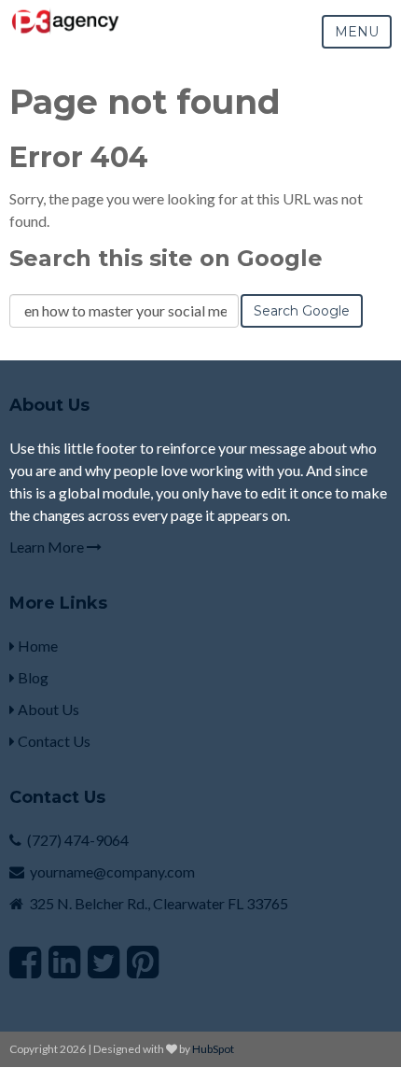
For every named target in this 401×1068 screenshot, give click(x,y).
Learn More (48, 546)
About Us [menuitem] (47, 709)
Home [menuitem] (36, 645)
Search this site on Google (166, 258)
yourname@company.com (112, 871)
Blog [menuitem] (31, 677)
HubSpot (213, 1049)
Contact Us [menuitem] (52, 741)
